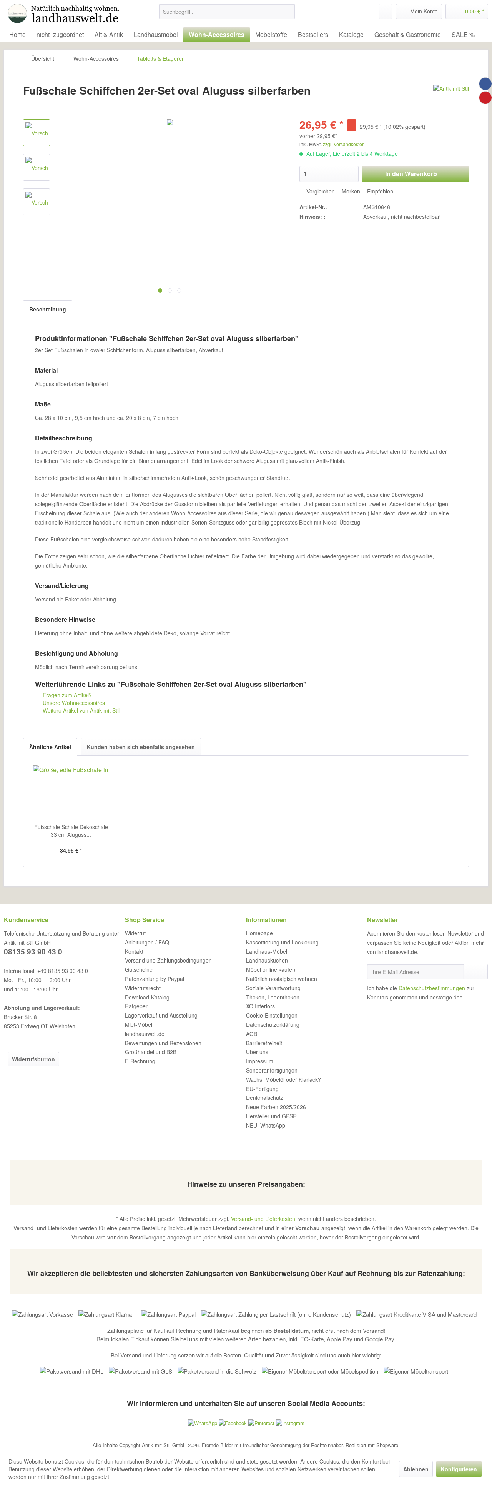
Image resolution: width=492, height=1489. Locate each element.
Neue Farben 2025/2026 (276, 1107)
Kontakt (134, 951)
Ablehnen (416, 1469)
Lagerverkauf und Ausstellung (161, 1015)
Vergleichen (320, 191)
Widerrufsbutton (33, 1059)
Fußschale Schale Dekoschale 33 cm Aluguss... (71, 830)
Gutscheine (139, 969)
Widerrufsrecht (143, 988)
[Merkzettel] (385, 11)
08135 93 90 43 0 (33, 951)
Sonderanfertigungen (272, 1070)
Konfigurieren (459, 1469)
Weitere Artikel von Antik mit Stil (80, 710)
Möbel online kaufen (270, 969)
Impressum (259, 1061)
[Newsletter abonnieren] (476, 971)
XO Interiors (260, 1006)
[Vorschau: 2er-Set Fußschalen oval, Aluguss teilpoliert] (36, 132)
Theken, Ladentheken (272, 997)
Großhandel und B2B (150, 1052)
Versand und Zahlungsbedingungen (168, 960)
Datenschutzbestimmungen (432, 988)
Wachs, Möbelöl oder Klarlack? (283, 1079)
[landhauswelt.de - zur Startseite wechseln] (65, 13)
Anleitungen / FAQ (147, 942)
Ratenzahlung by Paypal (154, 979)
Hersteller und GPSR (271, 1116)
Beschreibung (47, 309)
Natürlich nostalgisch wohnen (281, 979)
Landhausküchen (267, 960)
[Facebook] (485, 84)
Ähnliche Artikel (50, 747)
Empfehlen (379, 191)
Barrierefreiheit (264, 1043)
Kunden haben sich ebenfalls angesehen (141, 747)
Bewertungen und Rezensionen (163, 1043)
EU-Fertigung (262, 1089)
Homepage (259, 933)
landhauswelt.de (145, 1034)
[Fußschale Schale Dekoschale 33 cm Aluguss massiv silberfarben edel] (71, 792)
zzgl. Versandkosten (344, 144)
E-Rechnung (140, 1061)
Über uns (257, 1052)
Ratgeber (136, 1006)
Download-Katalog (147, 997)
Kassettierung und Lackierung (282, 942)
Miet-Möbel (138, 1024)
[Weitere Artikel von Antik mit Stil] (451, 98)
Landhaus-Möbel (266, 951)
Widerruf (135, 933)
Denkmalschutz (264, 1097)
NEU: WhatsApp (265, 1125)
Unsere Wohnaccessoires (73, 702)
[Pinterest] (485, 98)
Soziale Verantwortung (273, 988)
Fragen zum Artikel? (66, 695)
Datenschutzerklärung (272, 1024)
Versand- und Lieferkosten (263, 1219)
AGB (251, 1034)
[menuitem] (227, 11)
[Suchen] (288, 11)
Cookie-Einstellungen (272, 1015)
